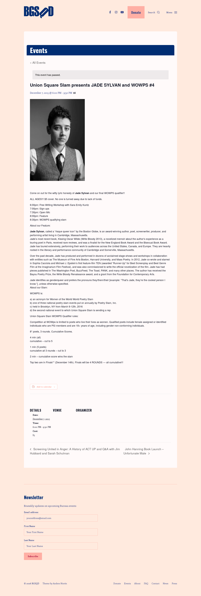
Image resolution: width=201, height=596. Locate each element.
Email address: (31, 512)
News (165, 583)
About (137, 583)
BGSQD (35, 583)
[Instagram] (116, 12)
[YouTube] (122, 12)
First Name (29, 526)
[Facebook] (110, 12)
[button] (154, 12)
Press (174, 583)
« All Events (38, 62)
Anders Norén (60, 583)
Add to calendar (44, 386)
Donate (117, 583)
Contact (155, 583)
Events (127, 583)
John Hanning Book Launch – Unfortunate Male (143, 451)
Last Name (29, 540)
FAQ (146, 583)
